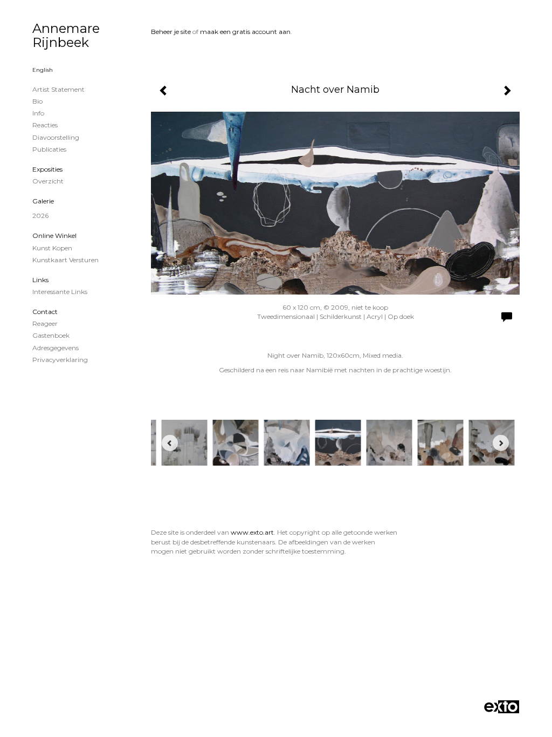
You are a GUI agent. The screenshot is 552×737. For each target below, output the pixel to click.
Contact (45, 312)
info (38, 113)
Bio (37, 101)
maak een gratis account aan (245, 32)
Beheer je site (171, 32)
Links (40, 280)
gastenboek (51, 335)
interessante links (59, 292)
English (42, 69)
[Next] (501, 443)
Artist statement (58, 89)
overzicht (48, 181)
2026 (40, 215)
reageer (45, 323)
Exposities (47, 169)
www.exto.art (252, 532)
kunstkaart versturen (65, 260)
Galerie (43, 201)
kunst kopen (52, 248)
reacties (45, 125)
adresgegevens (55, 348)
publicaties (49, 149)
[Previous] (170, 443)
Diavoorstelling (55, 137)
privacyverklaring (60, 360)
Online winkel (54, 235)
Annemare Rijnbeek (66, 35)
